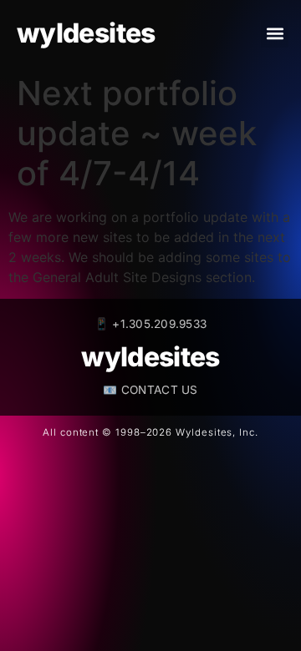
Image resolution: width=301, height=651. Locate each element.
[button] (274, 34)
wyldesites (86, 33)
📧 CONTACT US (150, 389)
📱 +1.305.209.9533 (150, 324)
